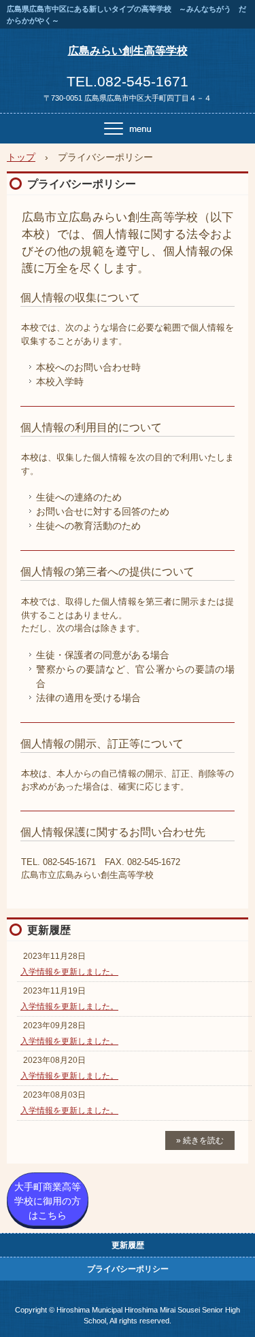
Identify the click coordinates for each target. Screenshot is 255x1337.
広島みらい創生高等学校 (128, 50)
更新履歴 (49, 930)
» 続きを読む (200, 1140)
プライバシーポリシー (128, 1269)
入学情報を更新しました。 (69, 972)
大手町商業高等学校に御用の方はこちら (47, 1201)
